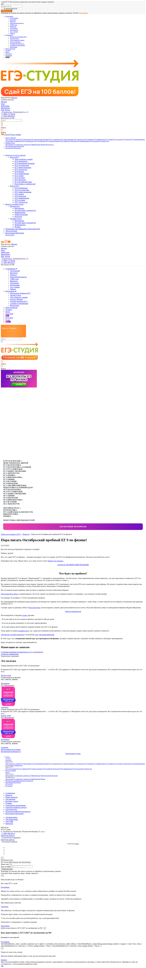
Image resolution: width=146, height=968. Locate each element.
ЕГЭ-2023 (9, 318)
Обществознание (21, 215)
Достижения (14, 18)
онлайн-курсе (23, 631)
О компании (9, 16)
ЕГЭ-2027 (8, 54)
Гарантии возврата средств (15, 807)
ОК (2, 966)
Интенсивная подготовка (11, 749)
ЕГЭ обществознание (67, 139)
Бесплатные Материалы (13, 148)
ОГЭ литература (103, 141)
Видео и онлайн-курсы (14, 204)
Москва (14, 98)
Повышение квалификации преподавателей (22, 229)
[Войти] (2, 130)
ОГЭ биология (72, 141)
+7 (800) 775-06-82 (8, 114)
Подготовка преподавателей (14, 146)
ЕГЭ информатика (99, 139)
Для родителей (11, 231)
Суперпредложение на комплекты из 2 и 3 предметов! (22, 652)
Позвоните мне (7, 869)
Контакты (13, 20)
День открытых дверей (12, 139)
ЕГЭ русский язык (54, 139)
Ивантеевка (5, 108)
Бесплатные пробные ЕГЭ (18, 37)
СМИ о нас (13, 25)
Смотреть (4, 707)
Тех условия (14, 31)
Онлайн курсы (15, 219)
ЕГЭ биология (126, 139)
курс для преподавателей (44, 635)
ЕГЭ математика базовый (40, 139)
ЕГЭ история (117, 139)
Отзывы (7, 50)
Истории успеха (11, 801)
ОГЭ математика (28, 141)
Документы (13, 28)
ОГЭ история (94, 141)
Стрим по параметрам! (10, 654)
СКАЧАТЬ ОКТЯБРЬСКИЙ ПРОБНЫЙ (73, 565)
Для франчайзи (11, 817)
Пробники (8, 55)
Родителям (8, 786)
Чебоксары (5, 106)
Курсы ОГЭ (14, 186)
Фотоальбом (14, 30)
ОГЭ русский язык (40, 141)
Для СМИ (9, 821)
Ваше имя (5, 864)
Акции (7, 57)
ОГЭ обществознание (53, 141)
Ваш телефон (6, 867)
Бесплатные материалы (73, 527)
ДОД (7, 316)
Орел (3, 104)
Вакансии (13, 26)
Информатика (35, 144)
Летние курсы (14, 38)
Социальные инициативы (15, 805)
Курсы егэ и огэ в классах (15, 155)
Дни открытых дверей (17, 40)
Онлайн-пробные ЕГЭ (17, 43)
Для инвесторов (11, 819)
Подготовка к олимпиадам (13, 141)
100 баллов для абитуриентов (12, 635)
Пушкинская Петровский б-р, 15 (14, 112)
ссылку (24, 615)
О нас (7, 320)
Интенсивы (13, 47)
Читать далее (6, 675)
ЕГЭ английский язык (138, 139)
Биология (18, 217)
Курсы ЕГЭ (14, 157)
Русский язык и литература (22, 144)
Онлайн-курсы (10, 143)
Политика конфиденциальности (17, 811)
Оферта (12, 33)
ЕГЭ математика (26, 139)
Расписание (9, 35)
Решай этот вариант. (56, 561)
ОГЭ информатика (83, 141)
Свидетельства (11, 809)
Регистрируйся (34, 608)
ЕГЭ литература (79, 139)
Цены (7, 52)
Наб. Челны (5, 110)
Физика (42, 144)
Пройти (4, 960)
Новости (13, 21)
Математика (9, 144)
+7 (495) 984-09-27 (8, 116)
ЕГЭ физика (89, 139)
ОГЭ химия (64, 141)
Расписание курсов (73, 754)
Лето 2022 (9, 314)
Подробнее (83, 13)
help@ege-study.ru (7, 836)
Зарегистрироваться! (73, 611)
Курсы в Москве (15, 42)
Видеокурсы (50, 144)
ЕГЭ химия (109, 139)
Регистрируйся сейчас (9, 594)
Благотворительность (17, 23)
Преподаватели (10, 49)
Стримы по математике (17, 45)
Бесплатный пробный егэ (11, 751)
